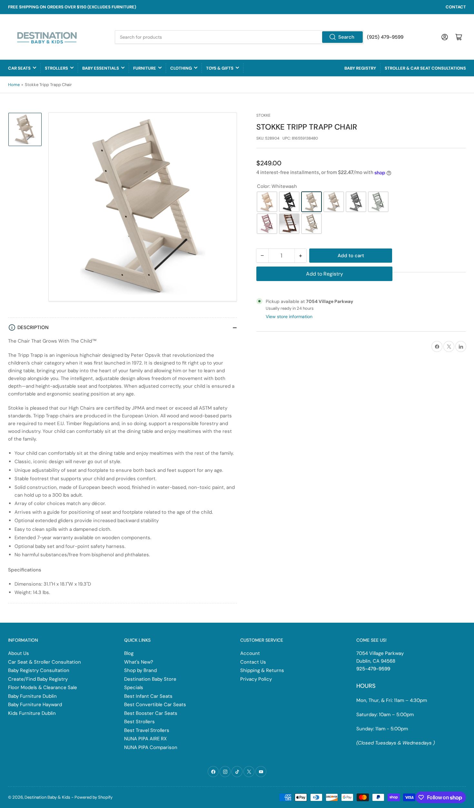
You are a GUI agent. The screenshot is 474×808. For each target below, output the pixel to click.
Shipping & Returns (262, 670)
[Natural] (267, 201)
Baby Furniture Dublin (32, 696)
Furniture (144, 68)
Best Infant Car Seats (148, 696)
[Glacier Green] (378, 201)
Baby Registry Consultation (38, 670)
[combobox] (239, 37)
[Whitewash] (311, 201)
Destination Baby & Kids (47, 797)
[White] (333, 201)
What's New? (138, 662)
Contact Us (253, 662)
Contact (456, 7)
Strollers (56, 68)
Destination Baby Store (150, 679)
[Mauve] (267, 223)
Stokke (263, 115)
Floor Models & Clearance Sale (42, 687)
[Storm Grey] (356, 201)
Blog (128, 653)
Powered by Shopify (93, 797)
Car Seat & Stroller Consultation (44, 662)
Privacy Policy (256, 679)
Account (250, 653)
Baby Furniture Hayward (35, 704)
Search (346, 37)
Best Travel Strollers (146, 730)
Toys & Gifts (219, 68)
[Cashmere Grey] (311, 223)
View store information (289, 316)
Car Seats (19, 68)
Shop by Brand (140, 670)
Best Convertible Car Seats (155, 704)
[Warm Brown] (289, 223)
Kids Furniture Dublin (32, 713)
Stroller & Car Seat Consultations (425, 68)
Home (14, 84)
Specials (133, 687)
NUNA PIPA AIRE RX (145, 738)
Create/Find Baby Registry (38, 679)
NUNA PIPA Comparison (150, 747)
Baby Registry (360, 68)
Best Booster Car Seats (150, 713)
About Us (18, 653)
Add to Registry (324, 273)
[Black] (289, 201)
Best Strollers (139, 721)
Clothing (181, 68)
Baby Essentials (100, 68)
